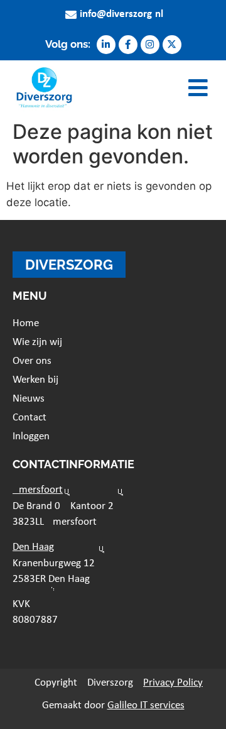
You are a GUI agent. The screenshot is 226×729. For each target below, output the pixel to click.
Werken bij (35, 380)
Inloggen (31, 436)
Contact (29, 417)
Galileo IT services (146, 705)
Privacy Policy (173, 682)
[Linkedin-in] (106, 44)
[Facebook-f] (128, 44)
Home (26, 323)
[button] (198, 87)
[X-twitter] (172, 44)
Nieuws (29, 398)
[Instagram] (150, 44)
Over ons (32, 361)
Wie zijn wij (37, 342)
